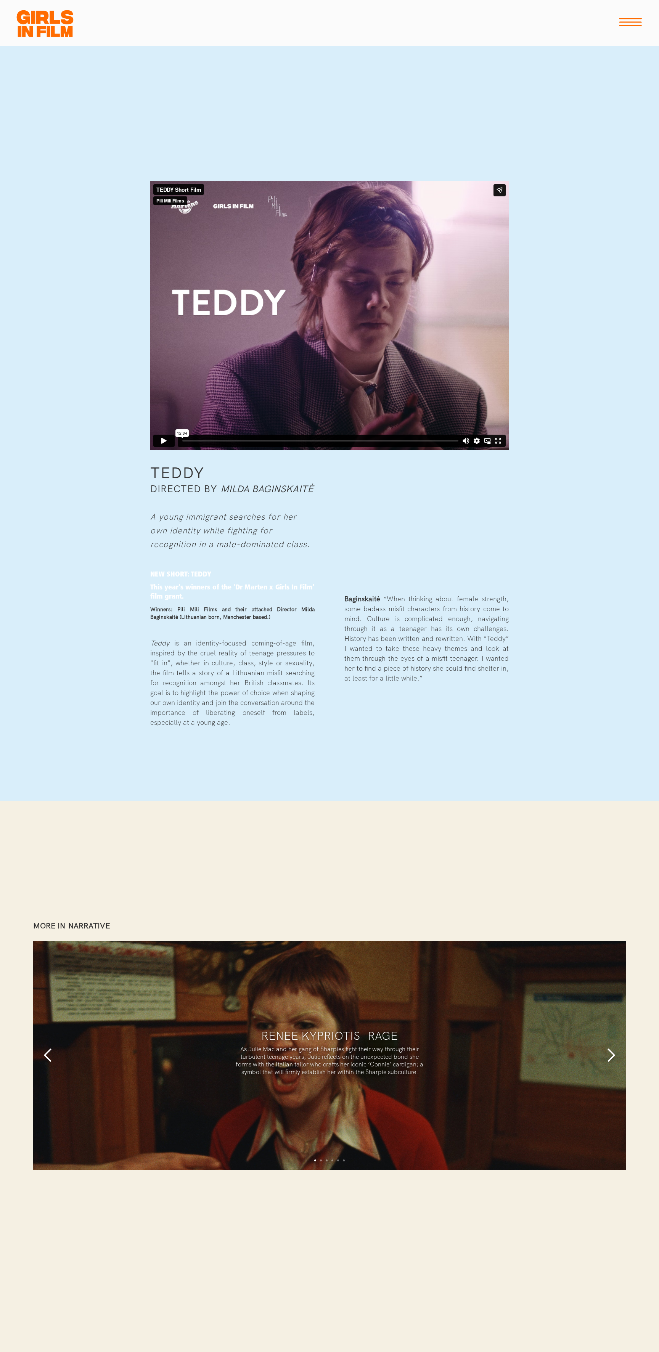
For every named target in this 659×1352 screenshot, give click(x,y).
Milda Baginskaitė (266, 489)
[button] (48, 1055)
